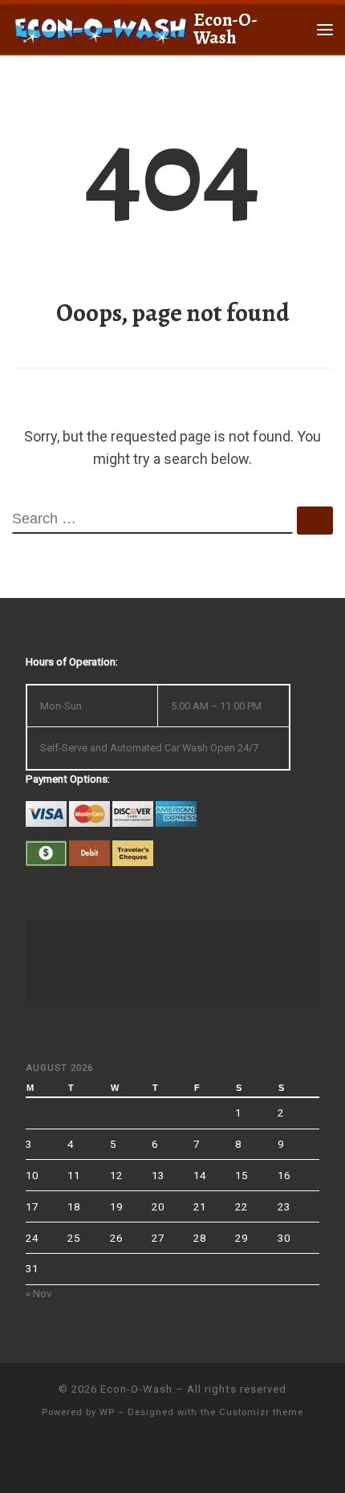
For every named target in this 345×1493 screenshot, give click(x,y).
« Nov (39, 1293)
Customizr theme (261, 1412)
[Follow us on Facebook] (173, 1458)
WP (107, 1412)
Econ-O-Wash (136, 1389)
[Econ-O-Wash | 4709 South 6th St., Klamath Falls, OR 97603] (100, 27)
